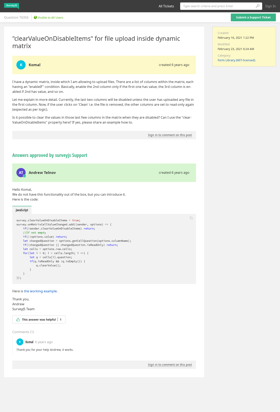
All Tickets (166, 6)
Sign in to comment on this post (170, 135)
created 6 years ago (174, 64)
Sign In (270, 6)
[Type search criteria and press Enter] (257, 6)
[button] (191, 218)
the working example (40, 291)
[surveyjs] (11, 6)
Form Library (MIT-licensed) (236, 60)
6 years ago (44, 342)
